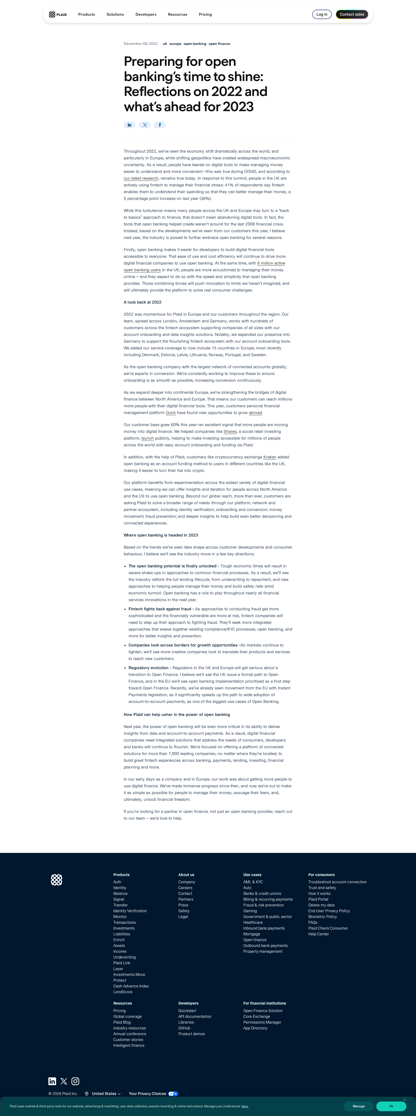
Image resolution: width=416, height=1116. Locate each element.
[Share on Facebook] (160, 125)
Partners (185, 899)
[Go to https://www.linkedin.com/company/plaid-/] (52, 1081)
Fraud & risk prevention (263, 905)
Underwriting (124, 957)
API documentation (194, 1016)
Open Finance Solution (263, 1010)
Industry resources (129, 1028)
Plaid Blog (122, 1022)
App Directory (255, 1028)
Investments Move (129, 974)
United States (104, 1093)
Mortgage (251, 934)
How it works (319, 893)
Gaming (250, 911)
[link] (205, 14)
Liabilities (121, 934)
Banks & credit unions (262, 893)
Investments (124, 928)
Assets (119, 945)
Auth (117, 882)
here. (244, 1106)
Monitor (120, 916)
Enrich (119, 940)
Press (183, 905)
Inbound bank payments (264, 928)
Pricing (119, 1010)
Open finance (254, 940)
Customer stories (128, 1039)
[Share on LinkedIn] (130, 125)
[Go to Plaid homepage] (58, 14)
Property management (262, 951)
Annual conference (129, 1034)
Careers (185, 887)
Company (186, 882)
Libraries (186, 1022)
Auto (247, 887)
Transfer (120, 905)
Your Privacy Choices (147, 1093)
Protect (119, 980)
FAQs (312, 922)
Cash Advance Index (131, 986)
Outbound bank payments (265, 945)
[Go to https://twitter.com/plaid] (64, 1081)
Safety (183, 911)
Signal (118, 899)
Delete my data (321, 905)
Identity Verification (130, 911)
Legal (183, 916)
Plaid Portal (318, 899)
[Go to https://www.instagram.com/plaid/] (75, 1081)
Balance (120, 893)
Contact (185, 893)
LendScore (122, 992)
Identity (119, 887)
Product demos (191, 1034)
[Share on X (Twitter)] (145, 125)
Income (119, 951)
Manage (359, 1106)
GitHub (184, 1028)
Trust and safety (322, 887)
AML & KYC (253, 882)
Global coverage (127, 1016)
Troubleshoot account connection (337, 882)
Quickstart (187, 1010)
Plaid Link (121, 963)
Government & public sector (267, 916)
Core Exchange (256, 1016)
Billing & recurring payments (268, 899)
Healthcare (253, 922)
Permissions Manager (262, 1022)
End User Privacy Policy (329, 911)
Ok (391, 1106)
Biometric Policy (322, 916)
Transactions (124, 922)
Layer (118, 968)
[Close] (404, 1100)
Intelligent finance (128, 1045)
